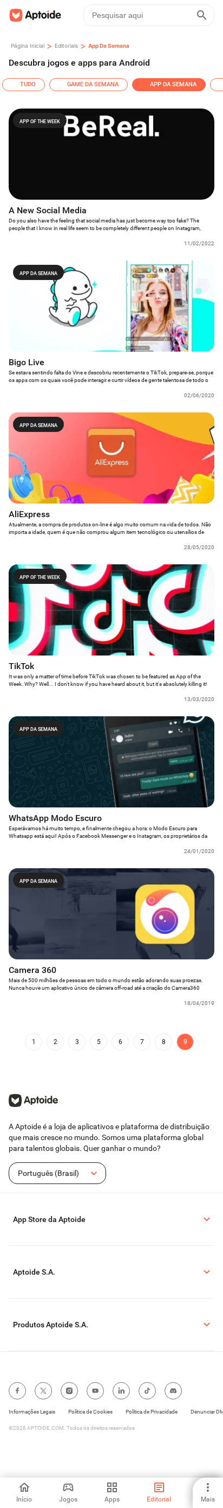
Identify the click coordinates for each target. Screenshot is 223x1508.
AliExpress (29, 514)
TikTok (21, 666)
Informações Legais (32, 1412)
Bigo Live (26, 362)
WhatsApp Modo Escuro (55, 818)
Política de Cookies (90, 1412)
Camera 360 (32, 970)
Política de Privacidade (152, 1412)
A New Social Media (48, 210)
